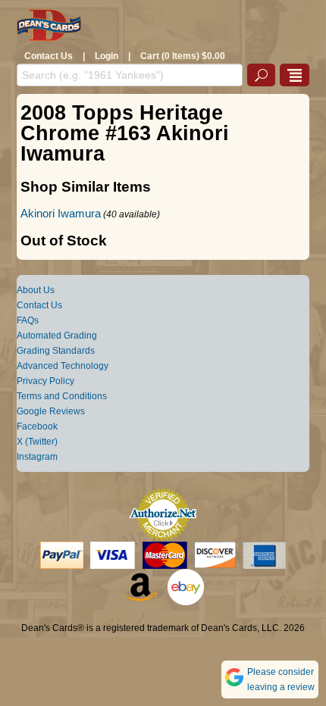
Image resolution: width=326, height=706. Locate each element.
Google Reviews (51, 411)
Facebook (37, 426)
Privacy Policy (45, 381)
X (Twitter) (37, 441)
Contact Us (48, 56)
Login (106, 56)
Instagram (37, 456)
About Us (36, 290)
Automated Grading (57, 335)
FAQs (28, 320)
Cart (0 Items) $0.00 (182, 56)
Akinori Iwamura (60, 213)
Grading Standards (56, 350)
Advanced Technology (62, 366)
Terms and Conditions (62, 396)
